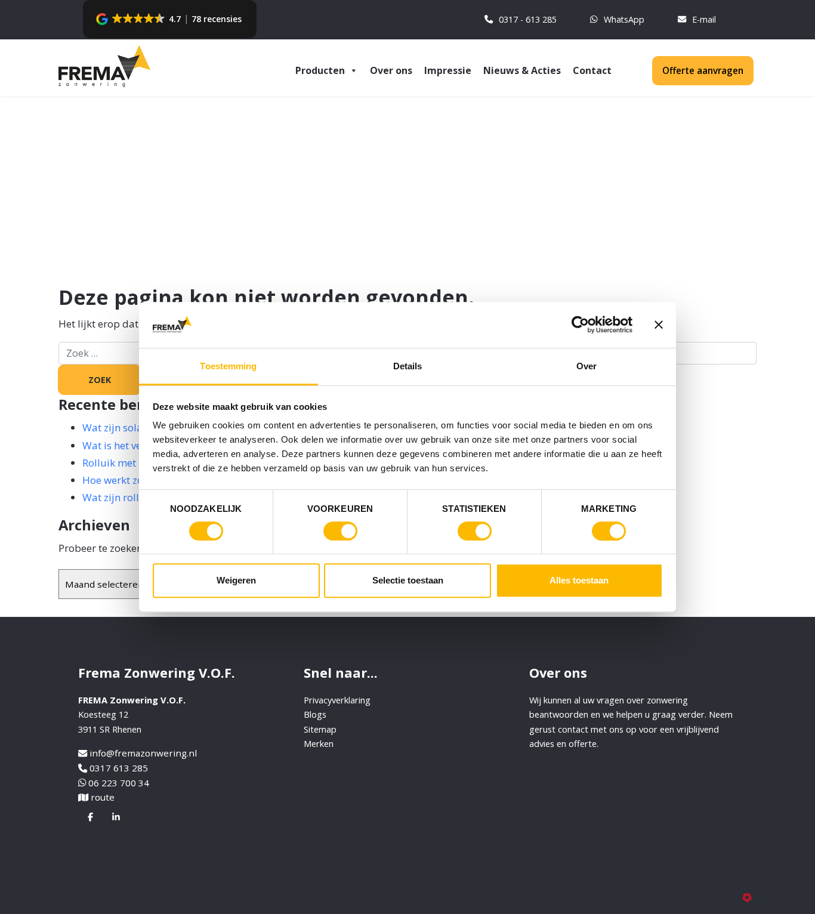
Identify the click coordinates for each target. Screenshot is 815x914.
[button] (170, 19)
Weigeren (236, 580)
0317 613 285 (118, 768)
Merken (319, 743)
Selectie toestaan (407, 580)
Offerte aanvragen (702, 70)
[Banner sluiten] (659, 325)
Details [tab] (407, 366)
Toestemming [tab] (228, 366)
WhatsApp (624, 19)
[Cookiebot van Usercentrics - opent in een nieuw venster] (580, 325)
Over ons (391, 70)
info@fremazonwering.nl (143, 753)
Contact (592, 70)
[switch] (340, 531)
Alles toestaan (579, 580)
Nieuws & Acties (522, 70)
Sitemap (320, 729)
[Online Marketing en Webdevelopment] (749, 897)
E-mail (704, 19)
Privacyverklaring (337, 700)
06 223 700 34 (118, 783)
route (103, 797)
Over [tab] (586, 366)
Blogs (315, 714)
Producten (320, 70)
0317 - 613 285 (528, 19)
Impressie (447, 70)
